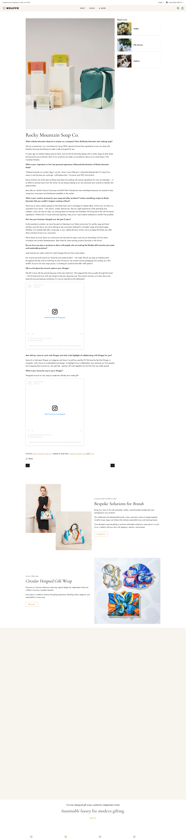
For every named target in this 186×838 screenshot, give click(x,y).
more (92, 453)
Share (31, 458)
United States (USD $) (175, 2)
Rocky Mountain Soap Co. (42, 453)
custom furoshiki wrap (77, 453)
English (160, 2)
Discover (31, 604)
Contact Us (101, 534)
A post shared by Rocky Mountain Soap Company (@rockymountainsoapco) (55, 346)
